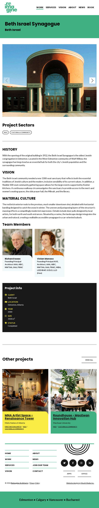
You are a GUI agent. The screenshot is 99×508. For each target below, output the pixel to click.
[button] (7, 80)
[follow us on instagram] (81, 463)
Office (84, 474)
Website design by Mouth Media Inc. (80, 483)
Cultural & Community (20, 132)
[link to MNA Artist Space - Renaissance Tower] (25, 392)
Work (39, 7)
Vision (62, 7)
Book (91, 7)
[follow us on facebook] (73, 463)
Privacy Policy (35, 483)
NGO (5, 132)
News (82, 7)
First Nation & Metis (13, 427)
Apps (69, 474)
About (72, 7)
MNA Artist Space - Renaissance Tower (19, 416)
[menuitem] (39, 7)
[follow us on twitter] (64, 463)
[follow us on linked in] (89, 463)
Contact (38, 471)
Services (51, 7)
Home (8, 453)
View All (89, 360)
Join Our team (40, 465)
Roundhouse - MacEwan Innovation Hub (71, 416)
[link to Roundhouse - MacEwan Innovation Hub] (74, 392)
